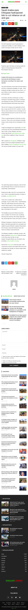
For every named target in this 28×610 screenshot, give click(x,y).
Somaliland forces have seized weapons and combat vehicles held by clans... (9, 390)
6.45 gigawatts (13, 140)
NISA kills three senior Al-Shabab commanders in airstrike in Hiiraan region (9, 458)
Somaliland (8, 602)
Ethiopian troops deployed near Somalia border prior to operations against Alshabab (18, 511)
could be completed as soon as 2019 (17, 144)
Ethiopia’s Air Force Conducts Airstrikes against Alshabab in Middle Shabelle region (17, 518)
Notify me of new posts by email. (10, 362)
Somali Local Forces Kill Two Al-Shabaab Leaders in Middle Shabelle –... (9, 413)
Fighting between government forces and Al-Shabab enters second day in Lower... (8, 480)
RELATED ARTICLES (7, 296)
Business (17, 604)
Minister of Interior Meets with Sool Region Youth (7, 272)
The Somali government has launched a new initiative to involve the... (9, 398)
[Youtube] (19, 597)
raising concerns (14, 235)
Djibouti (18, 602)
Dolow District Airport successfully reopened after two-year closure (17, 301)
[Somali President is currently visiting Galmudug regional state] (23, 488)
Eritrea (13, 604)
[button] (26, 2)
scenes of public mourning (12, 241)
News (7, 7)
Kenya (5, 604)
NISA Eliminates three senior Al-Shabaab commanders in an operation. (8, 466)
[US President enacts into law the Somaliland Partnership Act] (5, 544)
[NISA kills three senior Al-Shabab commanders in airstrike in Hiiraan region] (23, 458)
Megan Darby (6, 73)
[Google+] (12, 597)
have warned (11, 244)
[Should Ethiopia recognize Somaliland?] (5, 530)
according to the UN (11, 196)
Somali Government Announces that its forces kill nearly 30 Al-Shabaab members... (8, 443)
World (9, 604)
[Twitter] (16, 597)
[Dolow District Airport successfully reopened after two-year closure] (5, 301)
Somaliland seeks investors (16, 535)
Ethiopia (7, 5)
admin (4, 20)
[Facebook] (8, 597)
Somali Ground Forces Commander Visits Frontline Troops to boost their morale (8, 436)
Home (2, 5)
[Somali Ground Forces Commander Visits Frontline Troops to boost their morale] (23, 435)
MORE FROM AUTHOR (19, 296)
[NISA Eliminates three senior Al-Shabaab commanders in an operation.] (23, 465)
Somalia (13, 602)
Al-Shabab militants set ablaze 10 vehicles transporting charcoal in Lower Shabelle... (9, 421)
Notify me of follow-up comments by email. (12, 361)
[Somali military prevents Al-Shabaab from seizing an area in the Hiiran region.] (23, 405)
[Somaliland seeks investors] (5, 537)
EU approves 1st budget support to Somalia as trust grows (21, 273)
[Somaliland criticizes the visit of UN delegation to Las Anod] (23, 451)
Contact (22, 604)
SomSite (14, 608)
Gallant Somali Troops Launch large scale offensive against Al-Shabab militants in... (17, 504)
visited (22, 127)
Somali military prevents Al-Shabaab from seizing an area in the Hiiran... (9, 406)
